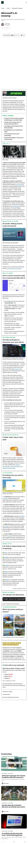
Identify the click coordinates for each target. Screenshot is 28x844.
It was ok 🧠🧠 (8, 676)
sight (4, 168)
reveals (10, 535)
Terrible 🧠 (7, 678)
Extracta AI (10, 301)
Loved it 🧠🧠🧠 (8, 674)
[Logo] (2, 2)
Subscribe (8, 680)
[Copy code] (24, 599)
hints (5, 509)
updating (22, 516)
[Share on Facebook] (2, 28)
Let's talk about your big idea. (14, 268)
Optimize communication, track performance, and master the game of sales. (13, 466)
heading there (16, 206)
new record (19, 184)
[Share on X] (5, 28)
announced (17, 369)
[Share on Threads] (7, 28)
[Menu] (26, 2)
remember (5, 498)
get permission (6, 525)
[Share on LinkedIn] (9, 28)
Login (4, 680)
